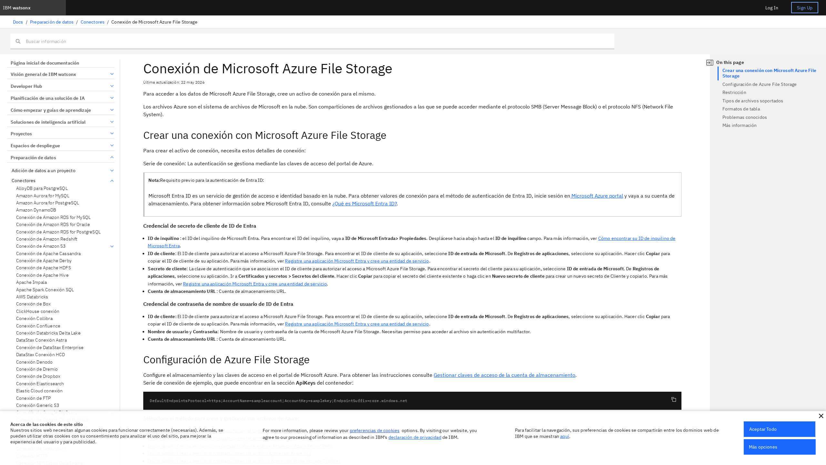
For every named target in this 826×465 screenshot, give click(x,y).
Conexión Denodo (34, 362)
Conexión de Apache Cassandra (48, 253)
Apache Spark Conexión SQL (45, 290)
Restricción (734, 92)
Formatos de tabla (741, 109)
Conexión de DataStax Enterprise (50, 347)
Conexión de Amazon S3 (40, 246)
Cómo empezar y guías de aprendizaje (51, 110)
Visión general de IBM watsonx (43, 74)
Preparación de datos (52, 22)
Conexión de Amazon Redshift (46, 239)
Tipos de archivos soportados (752, 101)
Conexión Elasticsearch (40, 384)
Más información (739, 125)
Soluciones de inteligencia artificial (48, 122)
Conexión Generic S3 (37, 405)
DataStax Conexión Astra (41, 340)
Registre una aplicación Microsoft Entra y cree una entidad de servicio (357, 261)
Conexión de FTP (33, 398)
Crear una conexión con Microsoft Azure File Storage (769, 73)
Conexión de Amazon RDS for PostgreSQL (58, 232)
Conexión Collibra (34, 318)
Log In (771, 7)
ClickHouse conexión (37, 311)
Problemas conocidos (744, 117)
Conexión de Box (33, 304)
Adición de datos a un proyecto (44, 170)
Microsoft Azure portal (596, 195)
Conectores (93, 22)
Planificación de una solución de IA (48, 98)
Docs (18, 22)
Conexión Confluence (38, 326)
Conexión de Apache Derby (44, 261)
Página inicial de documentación (45, 63)
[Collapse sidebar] (710, 63)
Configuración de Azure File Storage (759, 84)
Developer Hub (26, 86)
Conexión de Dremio (37, 369)
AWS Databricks (32, 297)
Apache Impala (31, 282)
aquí (564, 436)
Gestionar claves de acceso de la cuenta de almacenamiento (504, 375)
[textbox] (412, 400)
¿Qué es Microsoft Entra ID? (364, 203)
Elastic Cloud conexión (39, 391)
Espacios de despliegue (35, 146)
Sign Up (804, 8)
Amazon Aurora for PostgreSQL (47, 203)
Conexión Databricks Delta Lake (48, 333)
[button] (821, 416)
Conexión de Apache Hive (42, 275)
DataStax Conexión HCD (40, 354)
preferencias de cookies (375, 430)
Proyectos (21, 134)
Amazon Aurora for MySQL (42, 196)
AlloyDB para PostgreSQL (42, 188)
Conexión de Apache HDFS (43, 268)
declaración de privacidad (414, 437)
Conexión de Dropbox (38, 376)
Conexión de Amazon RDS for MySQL (53, 217)
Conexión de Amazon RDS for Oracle (53, 224)
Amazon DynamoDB (36, 210)
